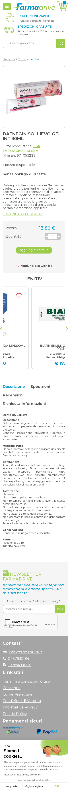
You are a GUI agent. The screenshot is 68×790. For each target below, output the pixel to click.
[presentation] (1, 329)
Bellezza (9, 59)
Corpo (22, 59)
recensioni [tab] (13, 395)
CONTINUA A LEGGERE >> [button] (22, 214)
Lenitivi (34, 278)
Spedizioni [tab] (40, 386)
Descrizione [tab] (14, 386)
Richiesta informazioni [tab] (24, 403)
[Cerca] (60, 43)
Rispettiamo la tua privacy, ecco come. (22, 774)
